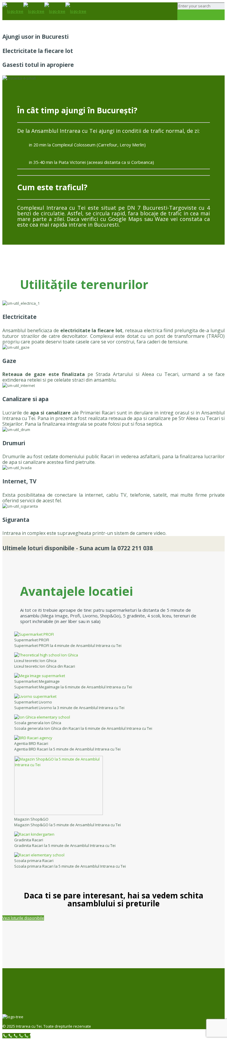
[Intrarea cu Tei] (44, 11)
